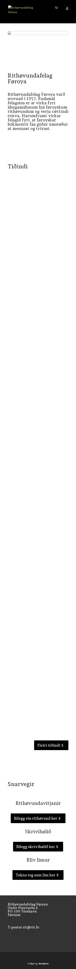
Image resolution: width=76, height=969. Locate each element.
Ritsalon (33, 335)
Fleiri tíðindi (48, 745)
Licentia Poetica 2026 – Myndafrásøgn (28, 239)
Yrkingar (42, 196)
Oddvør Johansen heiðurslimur (34, 429)
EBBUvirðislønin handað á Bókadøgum (30, 612)
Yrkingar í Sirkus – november (33, 520)
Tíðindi (31, 196)
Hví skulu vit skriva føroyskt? (33, 659)
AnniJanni (44, 963)
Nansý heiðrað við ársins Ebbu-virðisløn (34, 377)
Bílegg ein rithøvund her (35, 818)
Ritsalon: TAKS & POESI (29, 331)
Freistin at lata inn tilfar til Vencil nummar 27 (36, 190)
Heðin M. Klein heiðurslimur (32, 474)
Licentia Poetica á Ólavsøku (31, 286)
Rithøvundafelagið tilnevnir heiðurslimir (32, 705)
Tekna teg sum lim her (35, 875)
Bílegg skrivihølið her (35, 846)
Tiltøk (41, 244)
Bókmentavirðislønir (24, 388)
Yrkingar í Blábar (24, 565)
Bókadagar (35, 383)
